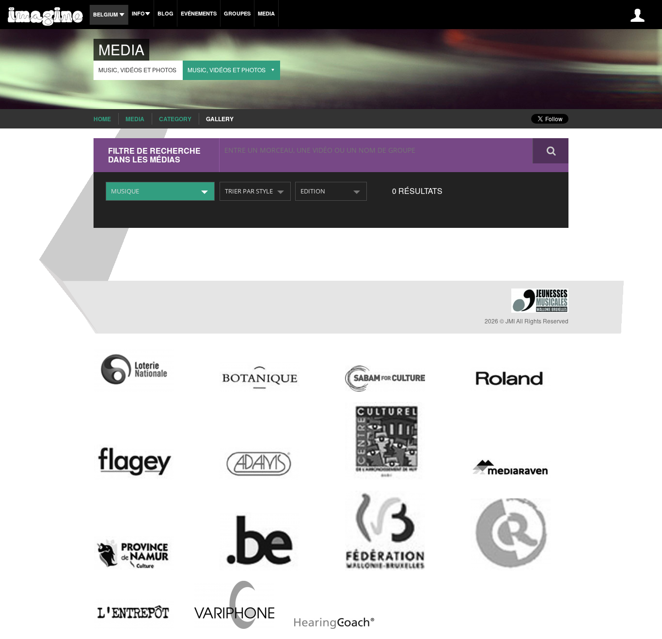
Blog (165, 13)
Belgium (106, 14)
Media (266, 13)
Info (138, 13)
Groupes (237, 13)
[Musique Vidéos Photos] (160, 191)
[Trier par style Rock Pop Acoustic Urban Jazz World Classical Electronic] (255, 191)
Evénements (199, 13)
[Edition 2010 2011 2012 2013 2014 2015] (330, 191)
